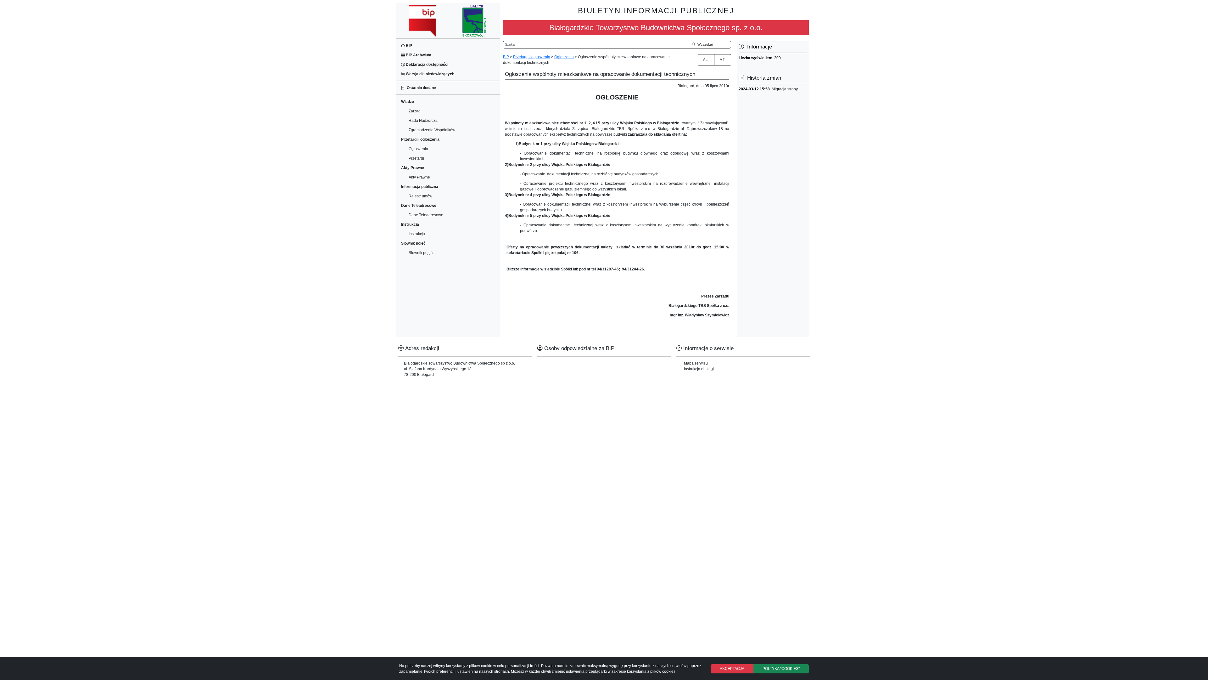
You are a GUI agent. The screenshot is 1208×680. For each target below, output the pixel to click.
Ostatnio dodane (420, 88)
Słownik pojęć (421, 253)
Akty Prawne (419, 177)
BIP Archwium (418, 55)
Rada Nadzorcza (423, 120)
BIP (408, 45)
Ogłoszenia (418, 149)
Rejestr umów (420, 196)
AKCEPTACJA (732, 668)
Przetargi (416, 158)
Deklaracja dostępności (426, 64)
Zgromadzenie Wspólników (432, 130)
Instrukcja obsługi (699, 369)
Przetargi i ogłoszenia (531, 57)
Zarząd (415, 111)
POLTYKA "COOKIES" (781, 668)
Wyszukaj (704, 44)
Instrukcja (417, 234)
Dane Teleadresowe (426, 215)
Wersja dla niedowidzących (429, 74)
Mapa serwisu (696, 363)
